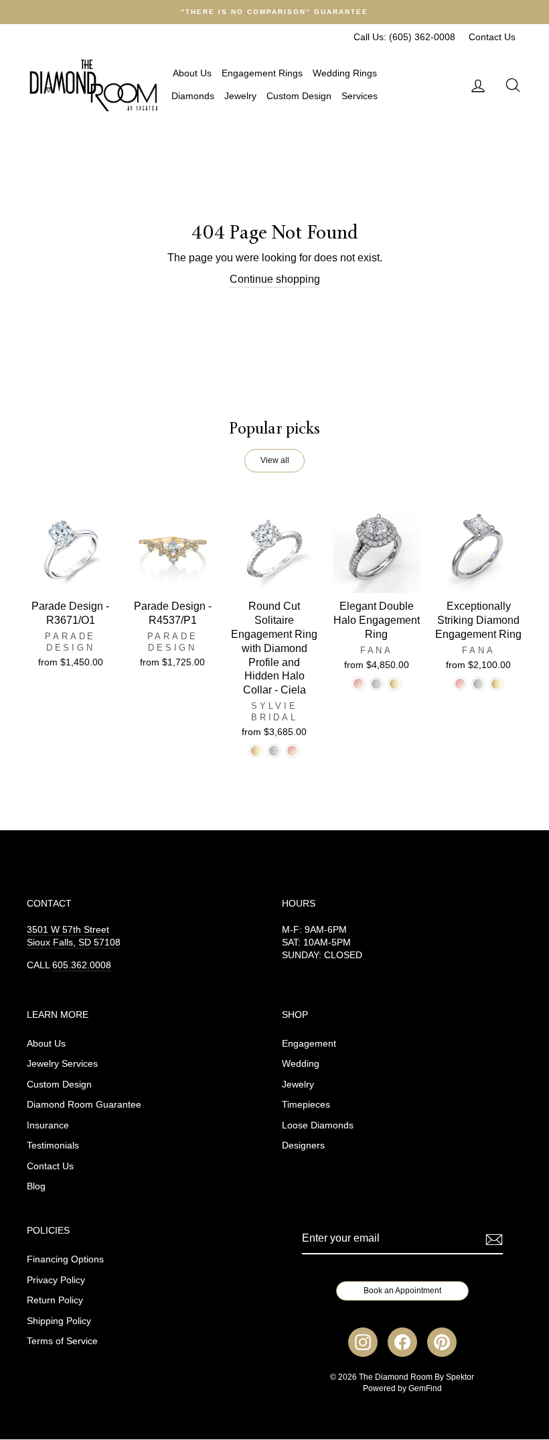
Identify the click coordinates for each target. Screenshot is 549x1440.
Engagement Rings (262, 73)
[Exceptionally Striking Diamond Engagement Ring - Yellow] (496, 683)
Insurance (48, 1125)
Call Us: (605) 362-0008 (404, 37)
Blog (36, 1186)
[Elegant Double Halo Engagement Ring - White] (376, 683)
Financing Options (65, 1259)
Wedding (300, 1064)
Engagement (309, 1044)
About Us (192, 73)
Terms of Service (62, 1341)
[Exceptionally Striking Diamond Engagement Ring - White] (478, 683)
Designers (303, 1145)
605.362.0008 (81, 965)
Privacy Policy (56, 1280)
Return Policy (55, 1300)
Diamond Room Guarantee (84, 1105)
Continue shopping (275, 279)
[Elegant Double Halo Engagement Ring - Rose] (358, 683)
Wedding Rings (345, 73)
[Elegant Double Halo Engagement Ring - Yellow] (394, 683)
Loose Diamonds (318, 1125)
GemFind (425, 1388)
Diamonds (192, 95)
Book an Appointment (402, 1290)
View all (274, 460)
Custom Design (298, 95)
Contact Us (492, 37)
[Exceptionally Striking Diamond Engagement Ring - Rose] (460, 683)
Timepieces (306, 1105)
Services (359, 95)
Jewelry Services (62, 1064)
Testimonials (53, 1145)
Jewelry (240, 95)
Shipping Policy (59, 1321)
